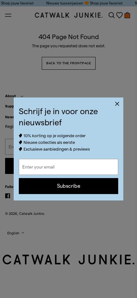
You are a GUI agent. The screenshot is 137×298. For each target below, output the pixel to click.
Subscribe (68, 186)
